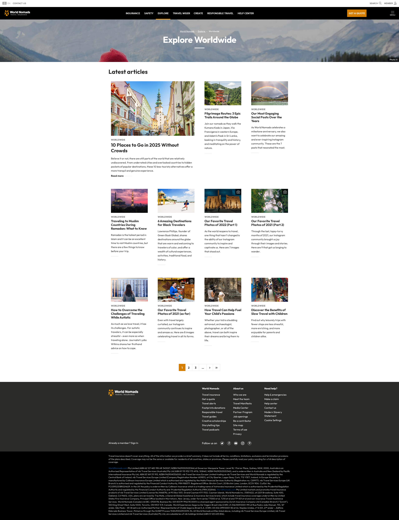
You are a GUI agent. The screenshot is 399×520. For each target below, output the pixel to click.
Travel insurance (211, 394)
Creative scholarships (214, 420)
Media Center (240, 407)
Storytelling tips (211, 425)
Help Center (246, 13)
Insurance (133, 13)
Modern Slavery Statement (273, 414)
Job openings (240, 416)
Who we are (239, 394)
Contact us (19, 3)
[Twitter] (222, 443)
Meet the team (241, 399)
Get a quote (357, 13)
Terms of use (240, 429)
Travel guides (209, 416)
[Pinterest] (249, 443)
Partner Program (242, 412)
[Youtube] (236, 443)
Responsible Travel (220, 13)
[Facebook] (229, 443)
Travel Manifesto (242, 403)
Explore (163, 13)
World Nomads (17, 13)
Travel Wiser (181, 13)
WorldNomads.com (117, 468)
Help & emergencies (275, 394)
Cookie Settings (272, 420)
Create (198, 13)
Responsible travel (212, 412)
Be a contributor (242, 420)
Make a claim (271, 399)
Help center (270, 403)
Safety (148, 13)
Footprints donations (213, 407)
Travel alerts (209, 403)
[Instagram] (243, 443)
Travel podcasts (210, 429)
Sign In (134, 442)
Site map (238, 425)
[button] (393, 13)
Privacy (237, 433)
